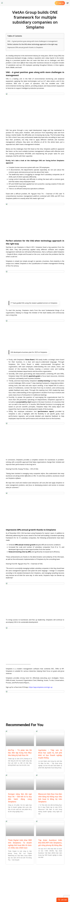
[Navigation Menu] (68, 3)
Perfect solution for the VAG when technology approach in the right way (32, 44)
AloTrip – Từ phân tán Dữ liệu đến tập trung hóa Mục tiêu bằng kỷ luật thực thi (20, 752)
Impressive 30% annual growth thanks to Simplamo (25, 47)
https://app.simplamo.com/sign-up (40, 687)
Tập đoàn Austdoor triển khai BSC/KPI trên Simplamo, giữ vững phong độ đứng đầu (50, 842)
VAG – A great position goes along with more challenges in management (32, 41)
